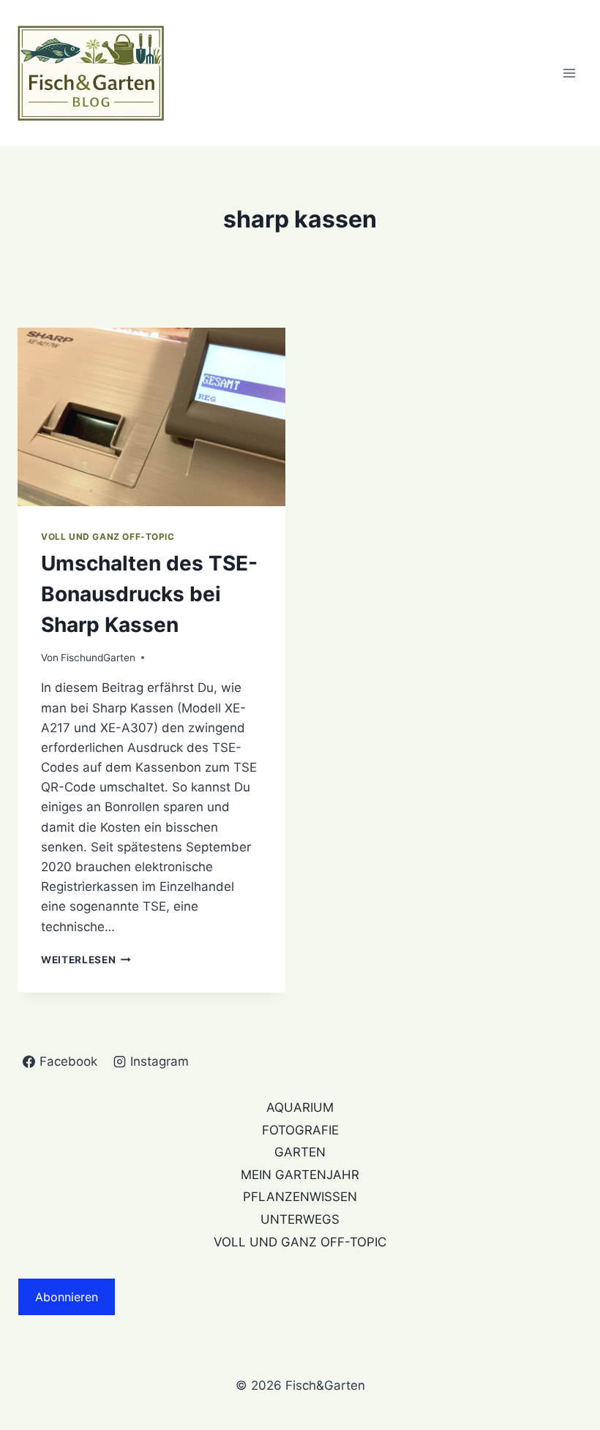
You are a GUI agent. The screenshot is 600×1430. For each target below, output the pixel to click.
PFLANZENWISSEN (300, 1196)
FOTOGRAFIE (300, 1130)
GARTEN (300, 1152)
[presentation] (151, 417)
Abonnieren (66, 1297)
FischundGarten (98, 657)
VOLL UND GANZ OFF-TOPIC (108, 536)
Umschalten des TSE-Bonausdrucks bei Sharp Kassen (149, 594)
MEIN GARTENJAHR (300, 1174)
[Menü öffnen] (568, 72)
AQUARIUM (300, 1107)
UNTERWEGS (300, 1219)
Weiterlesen (86, 960)
